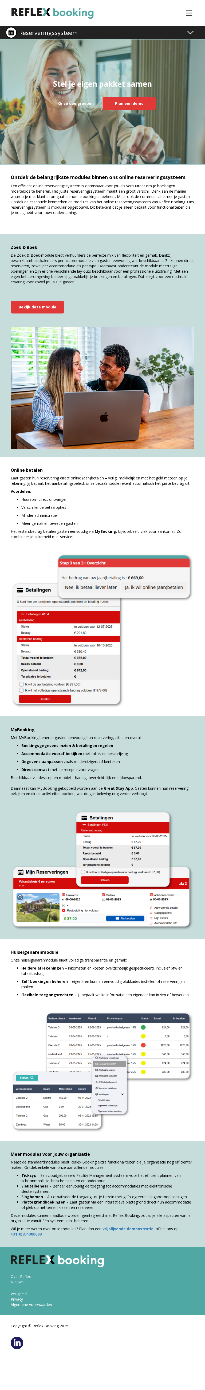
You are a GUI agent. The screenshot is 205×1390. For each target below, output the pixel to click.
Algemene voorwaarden (31, 1304)
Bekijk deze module (37, 306)
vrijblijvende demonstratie (128, 1228)
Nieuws (17, 1281)
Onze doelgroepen (76, 103)
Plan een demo (129, 103)
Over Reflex (21, 1276)
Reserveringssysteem (48, 33)
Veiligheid (19, 1293)
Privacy (17, 1299)
